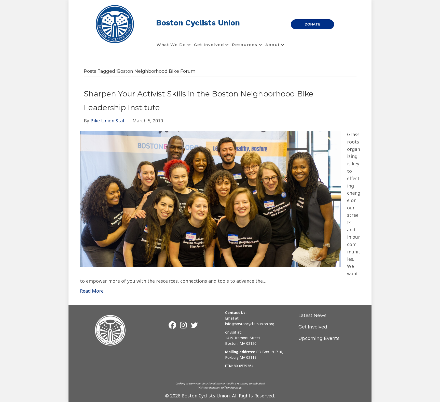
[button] (189, 44)
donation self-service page (225, 387)
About (272, 44)
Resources (244, 44)
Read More (92, 291)
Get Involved (209, 44)
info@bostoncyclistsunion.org (249, 323)
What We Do (171, 44)
